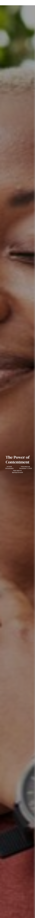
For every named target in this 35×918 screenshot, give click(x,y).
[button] (3, 2)
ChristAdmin (9, 468)
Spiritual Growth (17, 472)
